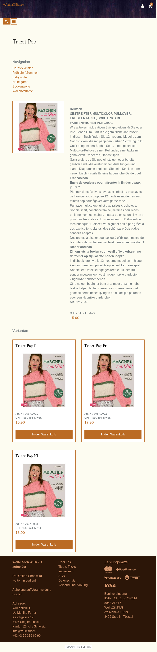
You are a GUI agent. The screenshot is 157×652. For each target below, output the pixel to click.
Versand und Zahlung (73, 585)
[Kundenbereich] (143, 6)
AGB (61, 576)
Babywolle (19, 77)
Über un (63, 562)
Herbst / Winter (22, 68)
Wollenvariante (22, 91)
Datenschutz (66, 580)
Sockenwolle (21, 86)
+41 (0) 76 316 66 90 (26, 635)
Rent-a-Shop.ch (83, 647)
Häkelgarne (20, 81)
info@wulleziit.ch (24, 631)
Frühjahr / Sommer (25, 72)
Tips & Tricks (67, 566)
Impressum (65, 571)
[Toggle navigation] (14, 21)
